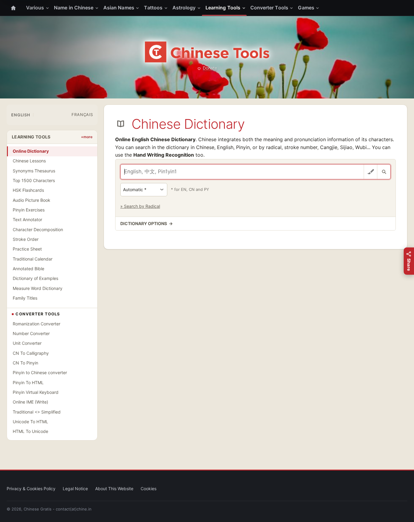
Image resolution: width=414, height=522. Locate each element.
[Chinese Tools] (207, 52)
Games (306, 8)
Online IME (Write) (30, 401)
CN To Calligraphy (31, 353)
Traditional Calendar (32, 258)
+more (86, 137)
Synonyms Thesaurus (34, 170)
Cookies (148, 488)
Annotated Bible (28, 268)
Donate (210, 68)
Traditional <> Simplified (37, 411)
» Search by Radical (140, 206)
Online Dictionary (31, 151)
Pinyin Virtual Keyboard (35, 392)
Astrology (184, 8)
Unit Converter (27, 343)
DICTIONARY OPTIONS (146, 223)
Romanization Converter (36, 323)
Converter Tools (269, 8)
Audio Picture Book (31, 200)
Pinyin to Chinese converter (40, 372)
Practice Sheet (27, 248)
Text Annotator (27, 219)
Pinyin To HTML (28, 382)
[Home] (13, 8)
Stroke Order (25, 239)
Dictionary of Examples (35, 278)
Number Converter (31, 333)
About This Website (114, 488)
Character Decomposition (38, 229)
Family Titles (25, 298)
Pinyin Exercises (29, 209)
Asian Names (118, 8)
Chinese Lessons (29, 160)
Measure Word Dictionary (37, 288)
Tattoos (153, 8)
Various (35, 8)
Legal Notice (75, 488)
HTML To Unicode (30, 431)
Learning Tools (222, 8)
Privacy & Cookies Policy (31, 488)
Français (82, 114)
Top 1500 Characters (34, 180)
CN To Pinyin (25, 362)
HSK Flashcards (28, 190)
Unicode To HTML (30, 421)
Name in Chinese (73, 8)
